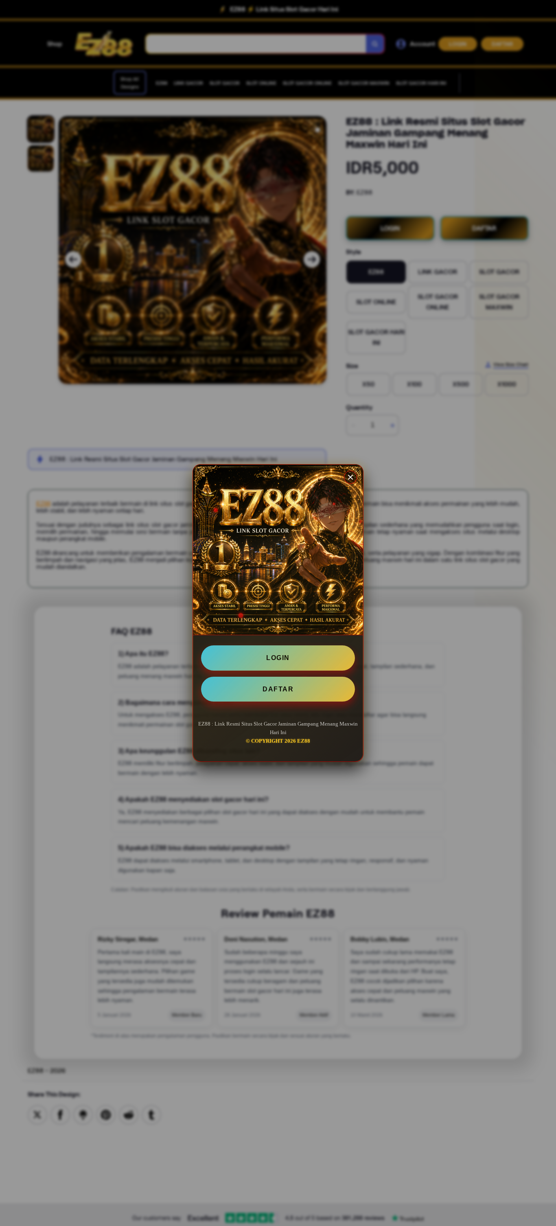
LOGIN (278, 657)
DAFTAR (278, 688)
